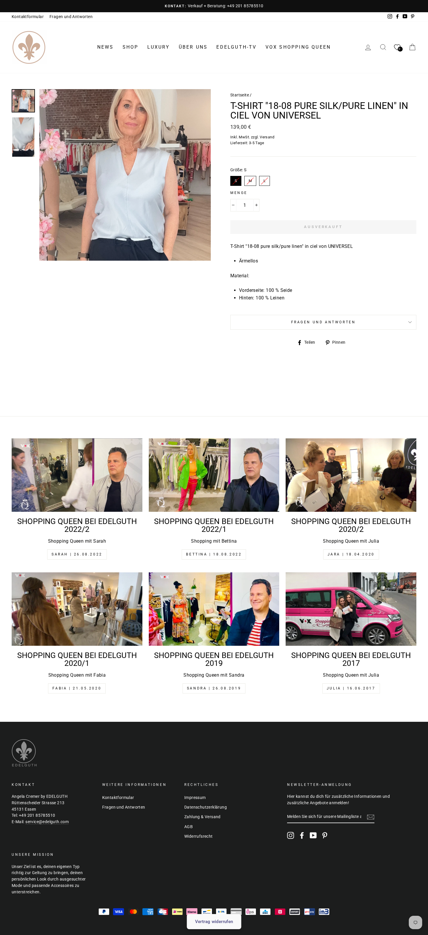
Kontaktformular (28, 16)
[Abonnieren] (370, 817)
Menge (238, 193)
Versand (267, 137)
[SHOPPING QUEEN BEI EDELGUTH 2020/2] (351, 475)
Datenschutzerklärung (205, 807)
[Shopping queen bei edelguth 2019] (214, 609)
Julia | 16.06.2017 (351, 688)
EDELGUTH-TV (236, 47)
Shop (131, 47)
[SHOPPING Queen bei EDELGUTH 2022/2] (77, 475)
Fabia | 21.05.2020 (76, 688)
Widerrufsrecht (198, 836)
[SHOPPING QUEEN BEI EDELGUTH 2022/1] (214, 475)
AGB (188, 826)
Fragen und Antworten (71, 16)
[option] (214, 6)
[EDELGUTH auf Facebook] (301, 835)
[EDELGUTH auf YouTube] (313, 835)
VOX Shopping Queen (298, 47)
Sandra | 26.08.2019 (214, 688)
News (105, 47)
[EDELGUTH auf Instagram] (290, 835)
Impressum (195, 797)
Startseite (239, 95)
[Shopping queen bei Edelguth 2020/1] (77, 609)
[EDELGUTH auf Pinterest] (324, 835)
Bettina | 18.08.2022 (214, 554)
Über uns (193, 47)
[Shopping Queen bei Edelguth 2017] (351, 609)
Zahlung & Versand (202, 816)
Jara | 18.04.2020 (351, 554)
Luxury (158, 47)
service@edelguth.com (47, 821)
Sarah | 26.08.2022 (77, 554)
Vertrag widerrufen (214, 921)
